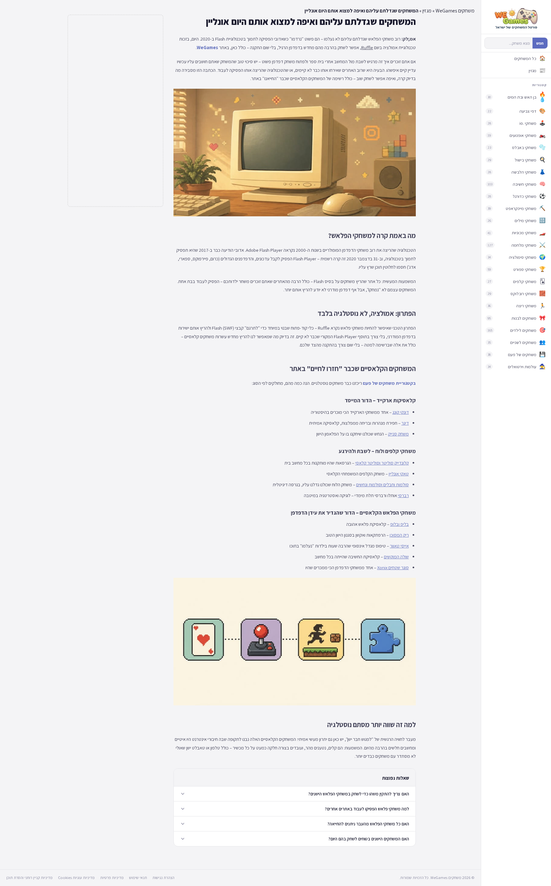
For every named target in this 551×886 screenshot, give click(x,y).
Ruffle (367, 47)
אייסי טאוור (399, 546)
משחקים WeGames (455, 10)
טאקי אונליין (399, 474)
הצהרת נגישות (163, 877)
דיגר (405, 423)
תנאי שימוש (138, 877)
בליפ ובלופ (399, 524)
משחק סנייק (398, 434)
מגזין (426, 10)
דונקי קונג (401, 412)
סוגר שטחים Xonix (393, 567)
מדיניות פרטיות (112, 877)
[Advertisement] (115, 110)
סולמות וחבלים (396, 484)
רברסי (403, 495)
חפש (540, 43)
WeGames (207, 47)
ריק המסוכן (399, 535)
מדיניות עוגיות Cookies (76, 877)
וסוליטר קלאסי (367, 463)
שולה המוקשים (396, 557)
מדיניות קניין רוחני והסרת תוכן (29, 877)
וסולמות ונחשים (369, 484)
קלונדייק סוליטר (395, 463)
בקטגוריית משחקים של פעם (389, 383)
